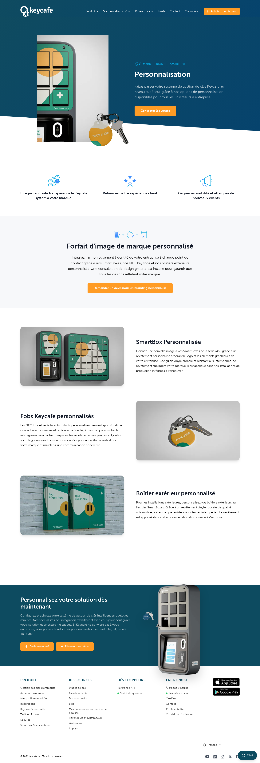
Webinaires (75, 723)
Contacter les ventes (155, 110)
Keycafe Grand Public (33, 709)
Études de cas (77, 688)
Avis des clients (78, 693)
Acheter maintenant (224, 11)
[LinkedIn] (215, 756)
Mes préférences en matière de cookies (88, 711)
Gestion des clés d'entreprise (37, 688)
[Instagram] (222, 756)
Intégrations (27, 704)
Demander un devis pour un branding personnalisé (130, 288)
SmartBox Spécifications (35, 725)
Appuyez (74, 728)
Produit (90, 11)
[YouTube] (207, 756)
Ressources (142, 11)
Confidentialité (175, 709)
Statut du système (131, 693)
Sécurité (25, 720)
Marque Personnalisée (33, 698)
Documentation (78, 698)
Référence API (126, 688)
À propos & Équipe (177, 688)
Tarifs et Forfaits (29, 714)
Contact (175, 11)
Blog (71, 704)
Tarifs (161, 11)
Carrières (171, 698)
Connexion (192, 11)
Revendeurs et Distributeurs (85, 718)
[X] (230, 756)
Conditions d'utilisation (179, 714)
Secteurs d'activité (115, 11)
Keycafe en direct (179, 693)
